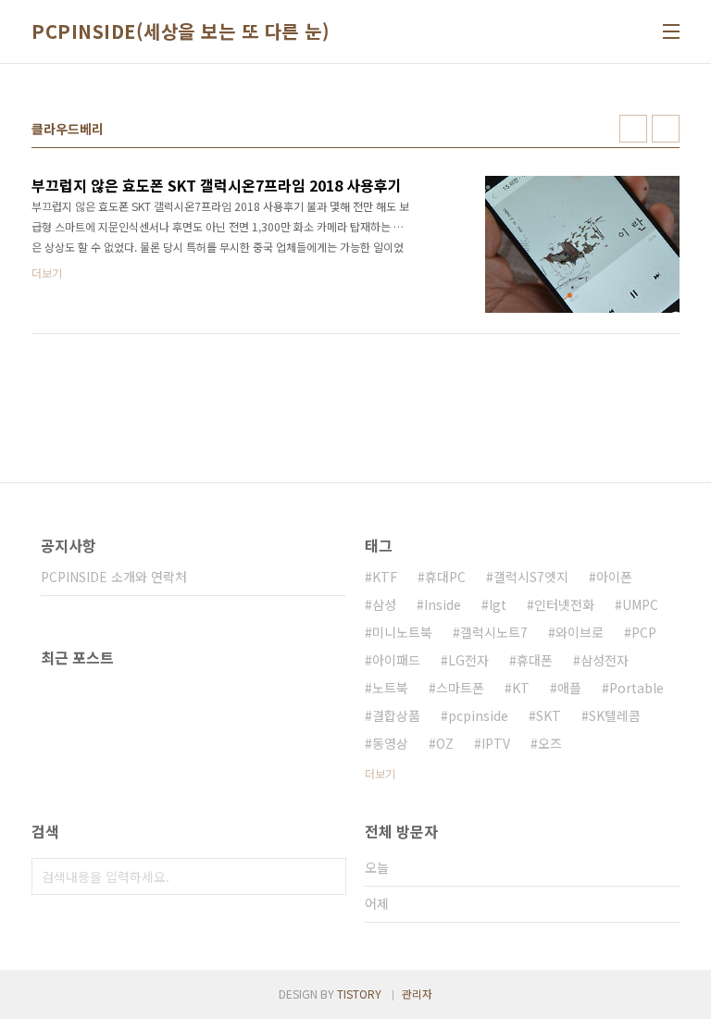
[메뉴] (671, 31)
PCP (643, 632)
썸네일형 (633, 129)
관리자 (417, 993)
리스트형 (666, 129)
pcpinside (478, 715)
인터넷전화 (564, 604)
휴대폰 (535, 660)
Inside (442, 604)
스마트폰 (460, 687)
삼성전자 (604, 660)
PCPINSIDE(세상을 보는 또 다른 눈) (180, 31)
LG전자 (468, 660)
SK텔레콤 (615, 715)
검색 (327, 876)
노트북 (390, 687)
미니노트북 (402, 632)
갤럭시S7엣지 (530, 576)
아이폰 (614, 576)
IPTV (495, 743)
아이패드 (396, 660)
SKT (548, 715)
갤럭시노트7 (494, 632)
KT (521, 687)
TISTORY (359, 993)
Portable (636, 687)
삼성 (384, 604)
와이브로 (579, 632)
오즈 (550, 743)
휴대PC (445, 576)
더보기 (380, 773)
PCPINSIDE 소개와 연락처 (114, 576)
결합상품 (396, 715)
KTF (384, 576)
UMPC (640, 604)
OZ (445, 743)
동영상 (390, 743)
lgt (497, 604)
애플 (569, 687)
